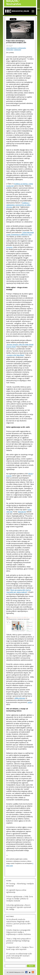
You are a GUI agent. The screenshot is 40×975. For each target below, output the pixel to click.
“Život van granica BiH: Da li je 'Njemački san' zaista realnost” (18, 591)
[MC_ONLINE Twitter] (29, 972)
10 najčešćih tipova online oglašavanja (16, 891)
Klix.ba (30, 474)
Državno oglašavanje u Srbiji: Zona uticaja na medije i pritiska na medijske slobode (19, 898)
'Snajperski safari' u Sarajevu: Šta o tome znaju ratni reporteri (19, 948)
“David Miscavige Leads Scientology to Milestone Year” (20, 233)
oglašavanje (17, 50)
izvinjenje (9, 247)
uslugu (30, 702)
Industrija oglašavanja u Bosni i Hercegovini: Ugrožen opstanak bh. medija (18, 907)
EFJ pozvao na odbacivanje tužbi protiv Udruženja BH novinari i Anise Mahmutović (19, 955)
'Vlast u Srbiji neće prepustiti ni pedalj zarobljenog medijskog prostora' (18, 940)
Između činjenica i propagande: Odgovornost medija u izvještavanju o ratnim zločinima (18, 932)
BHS (38, 8)
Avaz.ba (9, 476)
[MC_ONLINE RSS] (32, 972)
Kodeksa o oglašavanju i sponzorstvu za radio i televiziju (18, 205)
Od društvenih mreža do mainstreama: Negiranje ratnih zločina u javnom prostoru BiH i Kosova (18, 922)
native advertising (11, 48)
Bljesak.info (22, 512)
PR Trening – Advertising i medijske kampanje (20, 884)
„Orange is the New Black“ (15, 355)
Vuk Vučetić (9, 45)
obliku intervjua (20, 698)
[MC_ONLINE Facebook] (26, 972)
